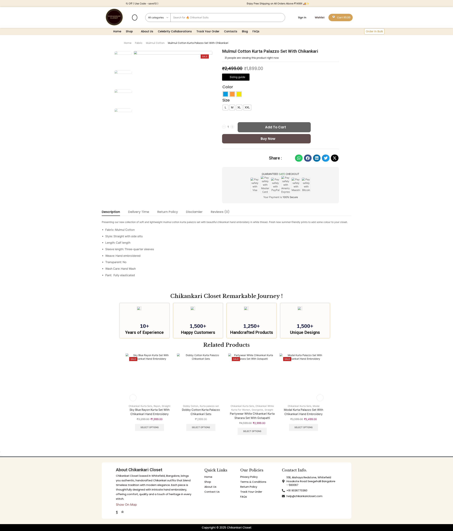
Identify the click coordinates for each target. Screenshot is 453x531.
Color (227, 87)
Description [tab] (111, 212)
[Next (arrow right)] (1, 455)
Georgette (257, 409)
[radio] (225, 94)
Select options (150, 427)
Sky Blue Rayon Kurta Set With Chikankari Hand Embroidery (150, 412)
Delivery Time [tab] (138, 212)
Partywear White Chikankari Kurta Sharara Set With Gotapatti (252, 416)
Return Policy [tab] (167, 212)
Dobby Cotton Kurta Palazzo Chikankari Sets (201, 412)
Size (226, 100)
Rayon (157, 406)
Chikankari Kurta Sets (140, 406)
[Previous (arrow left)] (0, 455)
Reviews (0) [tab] (220, 212)
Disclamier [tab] (194, 212)
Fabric (138, 43)
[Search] (280, 17)
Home (127, 43)
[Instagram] (122, 511)
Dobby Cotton (190, 406)
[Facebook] (117, 511)
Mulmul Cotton (155, 43)
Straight (166, 406)
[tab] (111, 213)
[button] (134, 17)
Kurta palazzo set (209, 406)
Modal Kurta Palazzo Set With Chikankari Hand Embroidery (303, 412)
